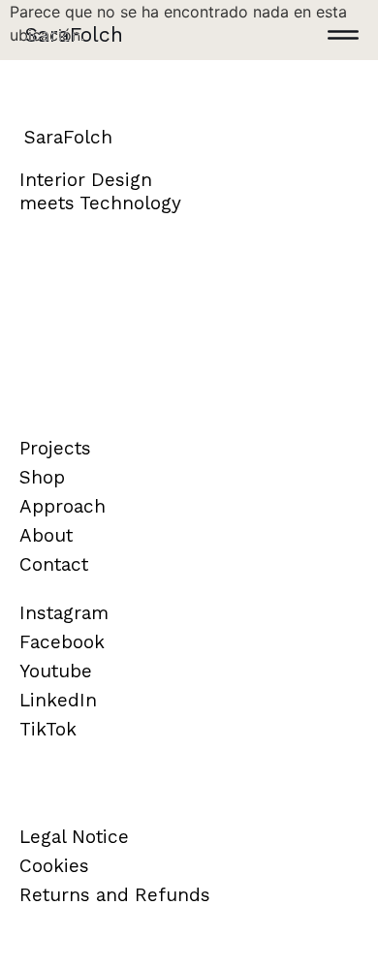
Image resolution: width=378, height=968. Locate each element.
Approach (62, 506)
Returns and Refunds (114, 895)
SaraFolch (73, 34)
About (46, 535)
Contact (53, 564)
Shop (42, 477)
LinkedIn (58, 700)
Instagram (64, 613)
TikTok (48, 729)
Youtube (55, 671)
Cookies (54, 866)
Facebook (62, 642)
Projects (55, 448)
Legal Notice (74, 837)
